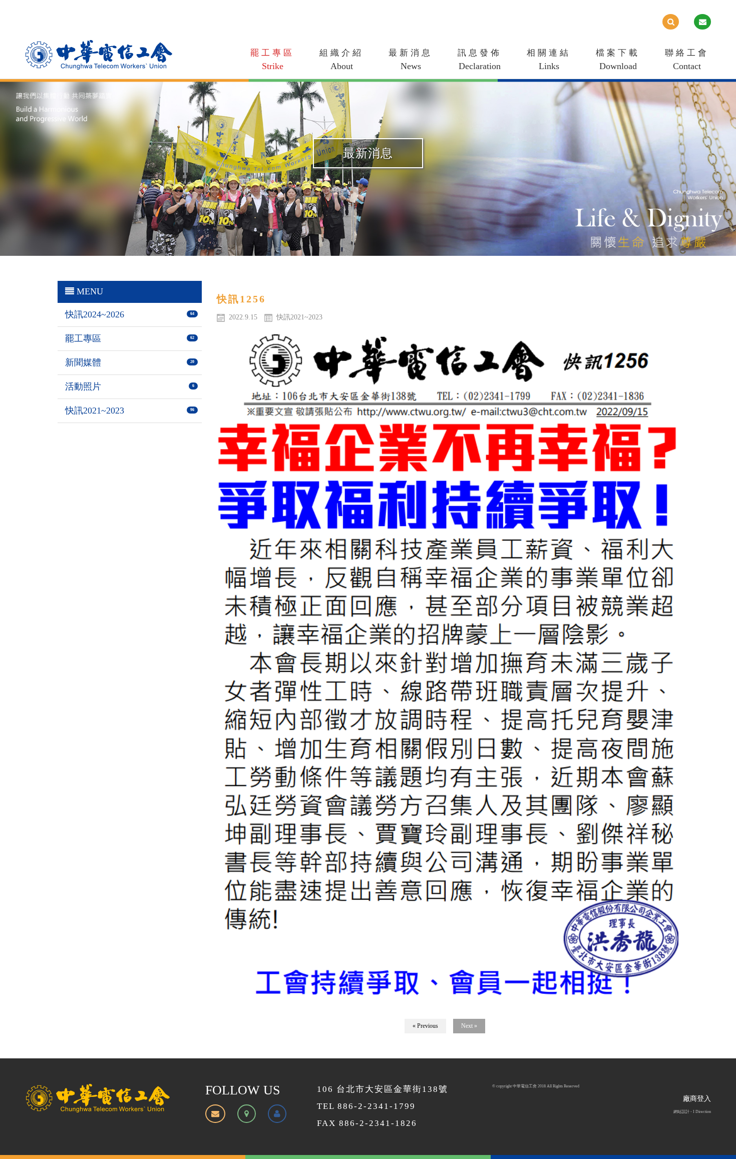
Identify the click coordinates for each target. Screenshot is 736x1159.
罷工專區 (272, 59)
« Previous (425, 1025)
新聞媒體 (83, 362)
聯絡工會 (687, 59)
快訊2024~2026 (94, 314)
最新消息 (411, 59)
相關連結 (549, 59)
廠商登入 (697, 1098)
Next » (469, 1025)
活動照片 (83, 386)
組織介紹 (341, 59)
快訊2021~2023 (94, 411)
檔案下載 (618, 59)
